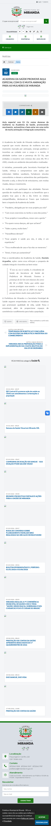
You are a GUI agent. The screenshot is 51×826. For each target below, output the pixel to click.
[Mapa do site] (37, 31)
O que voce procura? (10, 21)
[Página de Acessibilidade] (41, 31)
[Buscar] (46, 21)
